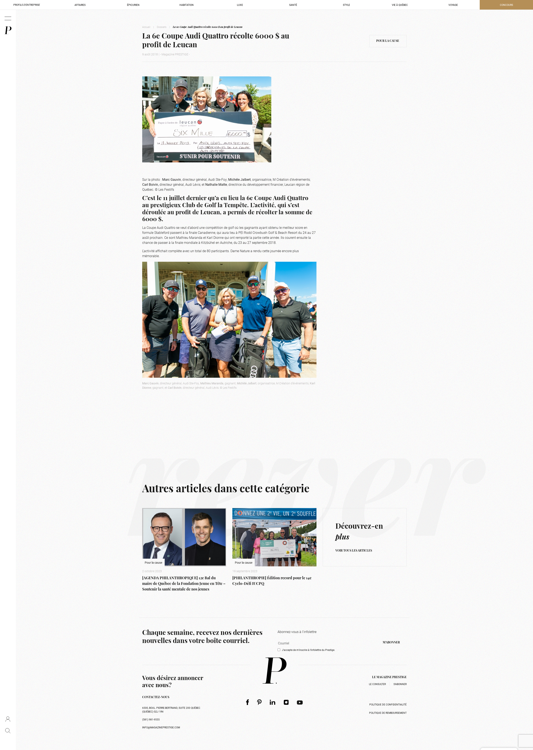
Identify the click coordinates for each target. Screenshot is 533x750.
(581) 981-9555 (151, 719)
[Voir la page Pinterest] (259, 702)
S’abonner (400, 684)
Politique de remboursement (388, 712)
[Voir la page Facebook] (247, 702)
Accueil (146, 27)
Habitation (186, 4)
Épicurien (133, 4)
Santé (293, 4)
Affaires (80, 4)
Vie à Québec (400, 4)
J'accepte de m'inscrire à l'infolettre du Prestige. (308, 650)
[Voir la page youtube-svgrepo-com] (300, 702)
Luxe (240, 4)
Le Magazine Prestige (389, 677)
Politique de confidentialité (388, 704)
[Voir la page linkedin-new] (272, 702)
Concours (506, 4)
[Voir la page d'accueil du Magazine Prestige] (274, 671)
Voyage (453, 4)
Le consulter (377, 684)
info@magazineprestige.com (161, 727)
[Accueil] (7, 30)
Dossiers (161, 27)
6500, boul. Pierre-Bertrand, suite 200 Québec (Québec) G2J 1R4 (171, 709)
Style (346, 4)
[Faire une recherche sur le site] (7, 730)
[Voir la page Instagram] (286, 702)
